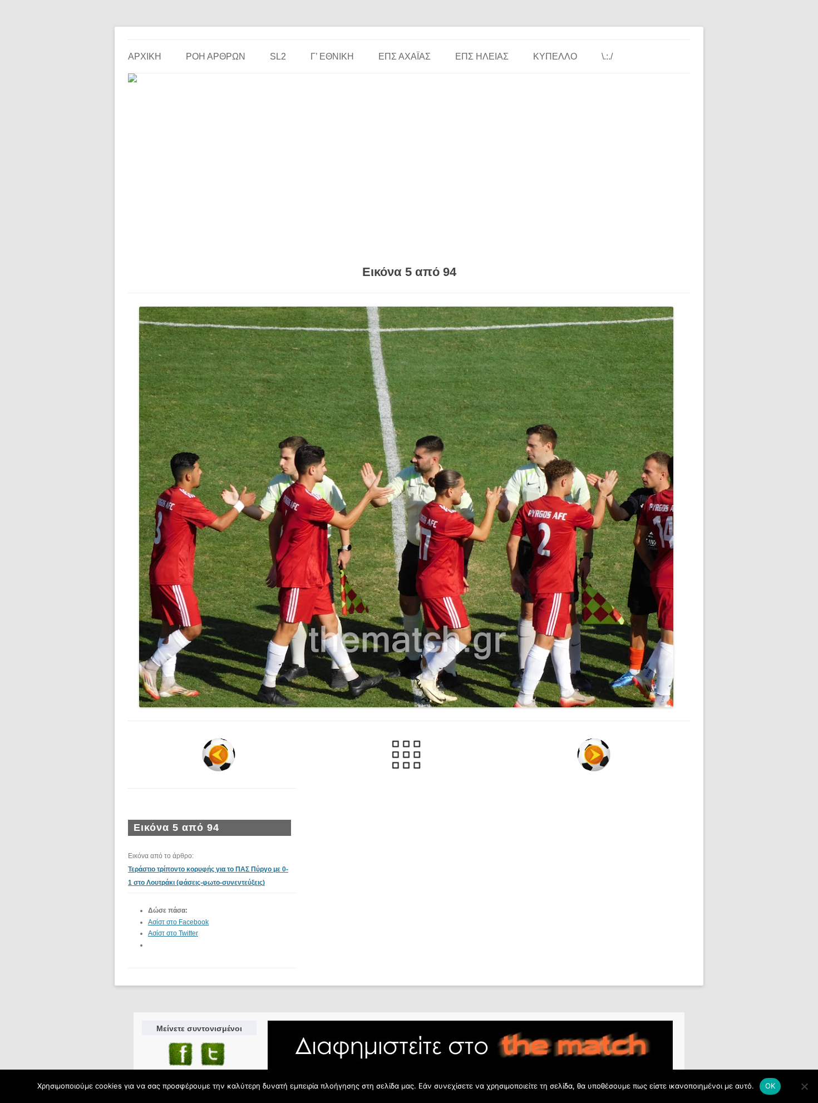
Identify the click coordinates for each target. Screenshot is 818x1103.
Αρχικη (144, 56)
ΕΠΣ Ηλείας (482, 56)
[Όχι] (804, 1086)
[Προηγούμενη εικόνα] (219, 754)
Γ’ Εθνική (332, 56)
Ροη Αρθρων (215, 56)
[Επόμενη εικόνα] (593, 754)
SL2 (278, 56)
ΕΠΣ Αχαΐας (404, 56)
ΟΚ (770, 1085)
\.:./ (607, 56)
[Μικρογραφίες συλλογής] (406, 754)
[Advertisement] (409, 170)
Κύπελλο (555, 56)
